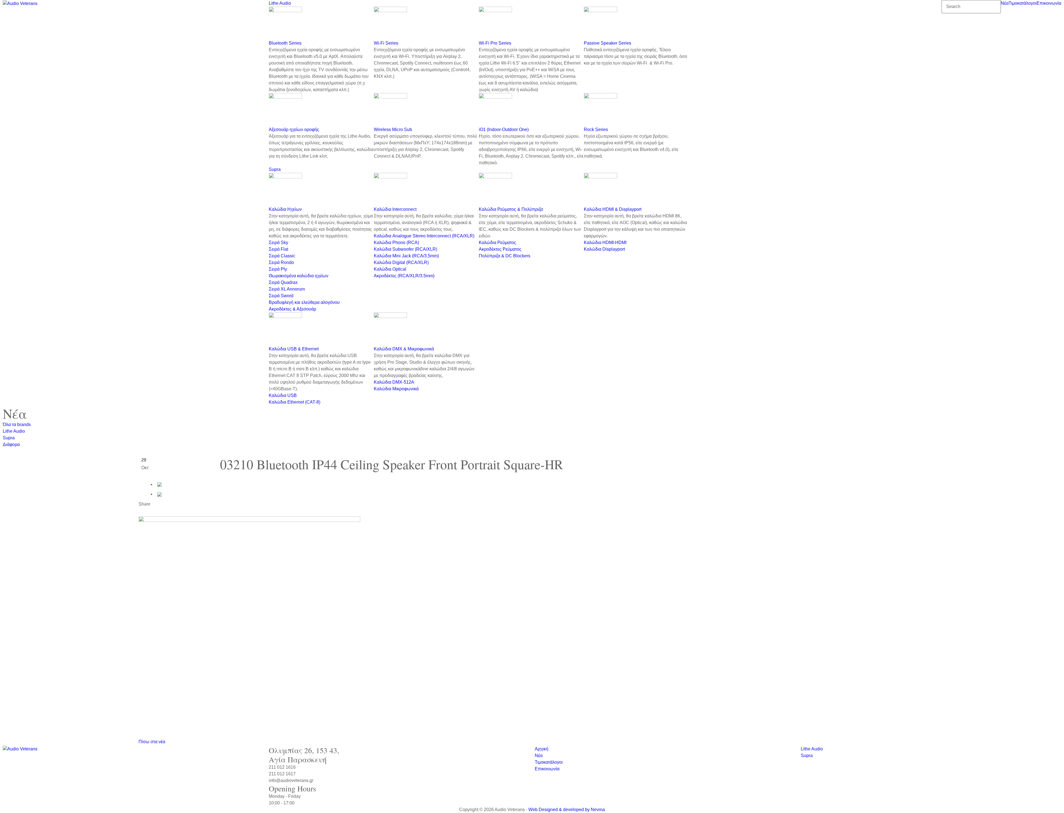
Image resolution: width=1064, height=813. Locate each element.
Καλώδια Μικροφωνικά (396, 388)
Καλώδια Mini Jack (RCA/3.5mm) (406, 255)
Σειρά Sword (281, 295)
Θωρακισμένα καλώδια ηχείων (298, 275)
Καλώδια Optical (390, 269)
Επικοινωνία (1049, 3)
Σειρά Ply (278, 269)
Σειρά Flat (278, 249)
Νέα (1005, 3)
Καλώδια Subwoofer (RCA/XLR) (405, 249)
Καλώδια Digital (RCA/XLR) (401, 262)
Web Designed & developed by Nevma (566, 809)
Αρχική (541, 749)
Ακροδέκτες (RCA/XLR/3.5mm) (404, 275)
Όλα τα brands (17, 424)
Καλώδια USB (283, 395)
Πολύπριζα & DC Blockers (504, 255)
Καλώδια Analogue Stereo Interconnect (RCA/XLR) (424, 236)
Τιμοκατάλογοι (1023, 3)
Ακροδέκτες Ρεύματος (500, 249)
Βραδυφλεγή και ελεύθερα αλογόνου (304, 302)
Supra (275, 169)
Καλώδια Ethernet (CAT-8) (294, 402)
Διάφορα (11, 444)
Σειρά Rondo (281, 262)
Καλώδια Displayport (604, 249)
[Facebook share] (159, 484)
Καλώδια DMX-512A (394, 382)
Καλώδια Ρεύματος (497, 242)
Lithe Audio (280, 3)
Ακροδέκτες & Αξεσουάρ (292, 309)
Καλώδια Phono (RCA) (396, 242)
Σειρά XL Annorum (287, 289)
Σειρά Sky (278, 242)
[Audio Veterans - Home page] (20, 3)
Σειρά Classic (282, 255)
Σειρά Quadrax (283, 282)
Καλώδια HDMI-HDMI (605, 242)
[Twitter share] (159, 494)
